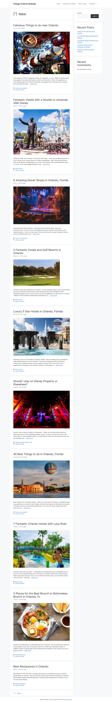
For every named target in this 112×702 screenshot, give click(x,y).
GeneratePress (68, 699)
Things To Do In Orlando (24, 4)
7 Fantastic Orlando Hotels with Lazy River (40, 523)
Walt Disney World (19, 442)
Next (19, 693)
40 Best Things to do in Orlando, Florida (38, 454)
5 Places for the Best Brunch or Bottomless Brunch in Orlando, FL (40, 595)
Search (79, 13)
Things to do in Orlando (69, 4)
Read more (33, 84)
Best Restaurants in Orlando (30, 666)
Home (58, 4)
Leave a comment (19, 89)
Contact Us (92, 4)
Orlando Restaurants (20, 654)
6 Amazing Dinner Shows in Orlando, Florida (40, 180)
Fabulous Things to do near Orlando (35, 25)
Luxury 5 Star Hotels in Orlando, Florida (38, 311)
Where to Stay (82, 4)
